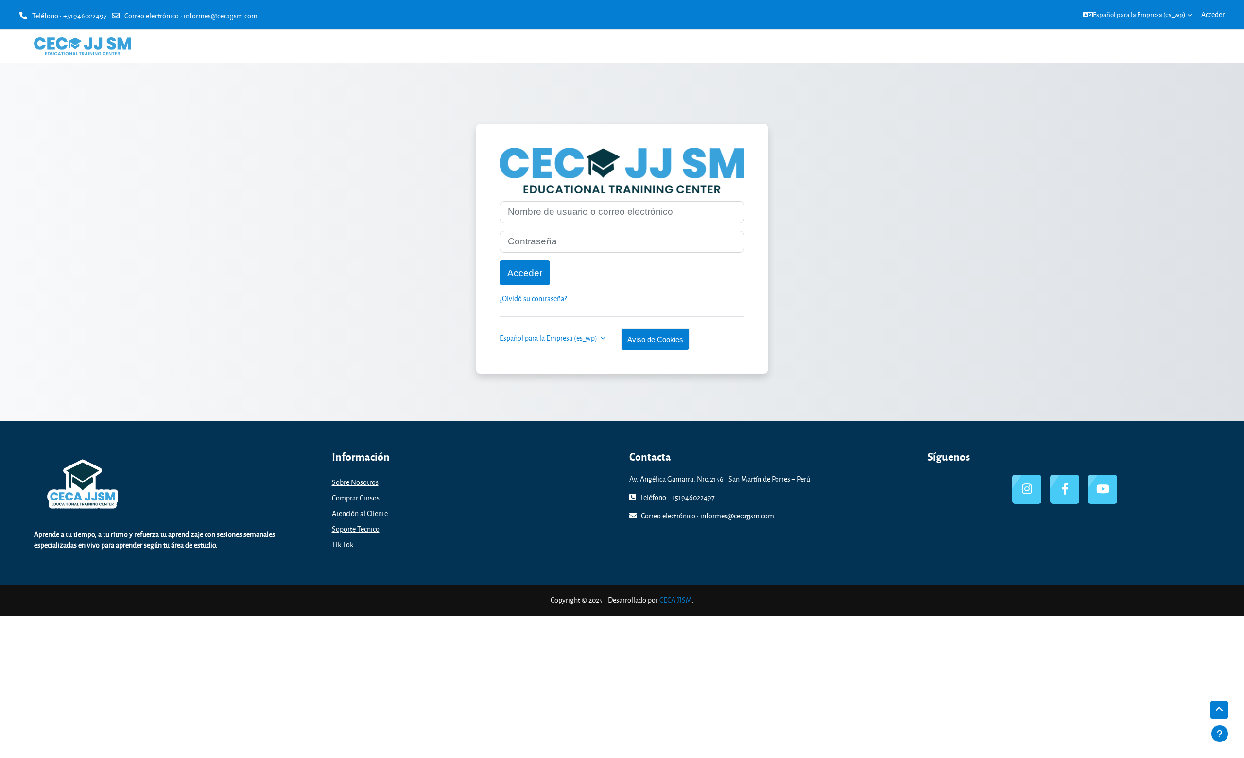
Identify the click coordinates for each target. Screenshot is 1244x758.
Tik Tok (342, 544)
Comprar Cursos (356, 498)
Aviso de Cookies (655, 339)
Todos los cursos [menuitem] (1156, 46)
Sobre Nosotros (355, 482)
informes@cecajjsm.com (221, 16)
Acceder (1213, 14)
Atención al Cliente (360, 513)
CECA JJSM (675, 600)
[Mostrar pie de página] (1219, 733)
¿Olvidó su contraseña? (533, 298)
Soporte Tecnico (356, 529)
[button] (1137, 14)
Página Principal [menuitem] (1100, 46)
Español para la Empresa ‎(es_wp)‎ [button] (549, 338)
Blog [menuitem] (1195, 46)
